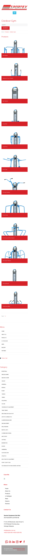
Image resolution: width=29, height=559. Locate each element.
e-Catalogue (5, 341)
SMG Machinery (5, 423)
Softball (4, 439)
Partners (4, 350)
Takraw (3, 394)
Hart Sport (4, 436)
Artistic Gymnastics (7, 416)
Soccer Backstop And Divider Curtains (11, 465)
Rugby (3, 390)
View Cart (4, 358)
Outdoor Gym (13, 32)
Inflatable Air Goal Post (8, 413)
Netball (3, 387)
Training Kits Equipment (8, 407)
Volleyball (4, 400)
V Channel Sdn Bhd (21, 549)
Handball (4, 384)
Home (3, 331)
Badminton (4, 442)
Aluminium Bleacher (7, 420)
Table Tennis (5, 410)
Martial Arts (5, 429)
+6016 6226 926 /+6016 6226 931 (13, 532)
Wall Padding (5, 426)
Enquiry (4, 347)
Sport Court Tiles (6, 462)
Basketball (4, 371)
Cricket (3, 381)
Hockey (3, 446)
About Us (4, 334)
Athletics (4, 456)
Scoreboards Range (6, 433)
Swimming (4, 449)
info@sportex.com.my (9, 530)
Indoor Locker (5, 377)
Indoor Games (5, 374)
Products (7, 32)
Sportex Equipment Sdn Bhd (19, 548)
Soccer (3, 403)
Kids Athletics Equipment (8, 459)
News (3, 344)
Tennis (3, 397)
